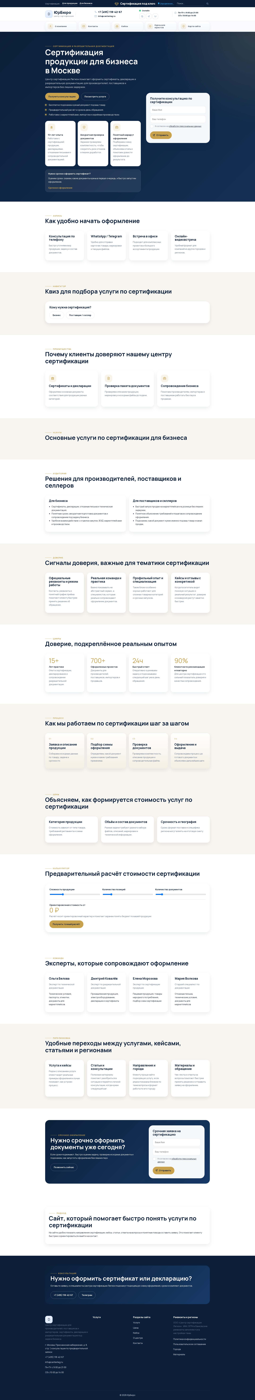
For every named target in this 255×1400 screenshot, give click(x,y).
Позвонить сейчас (64, 1167)
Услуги (136, 1322)
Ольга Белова (59, 978)
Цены (136, 1327)
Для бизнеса (86, 3)
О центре (138, 1337)
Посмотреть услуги (95, 96)
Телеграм (87, 1295)
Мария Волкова (186, 978)
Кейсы (136, 1332)
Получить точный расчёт (66, 924)
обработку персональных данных (185, 126)
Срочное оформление (60, 187)
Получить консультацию (62, 96)
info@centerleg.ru (54, 1362)
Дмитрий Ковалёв (104, 978)
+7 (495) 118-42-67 (63, 1295)
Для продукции (69, 3)
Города (177, 1349)
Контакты (138, 1343)
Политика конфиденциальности (189, 1339)
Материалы (179, 1354)
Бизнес (57, 315)
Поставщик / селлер (80, 315)
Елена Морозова (145, 978)
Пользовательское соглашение (189, 1344)
